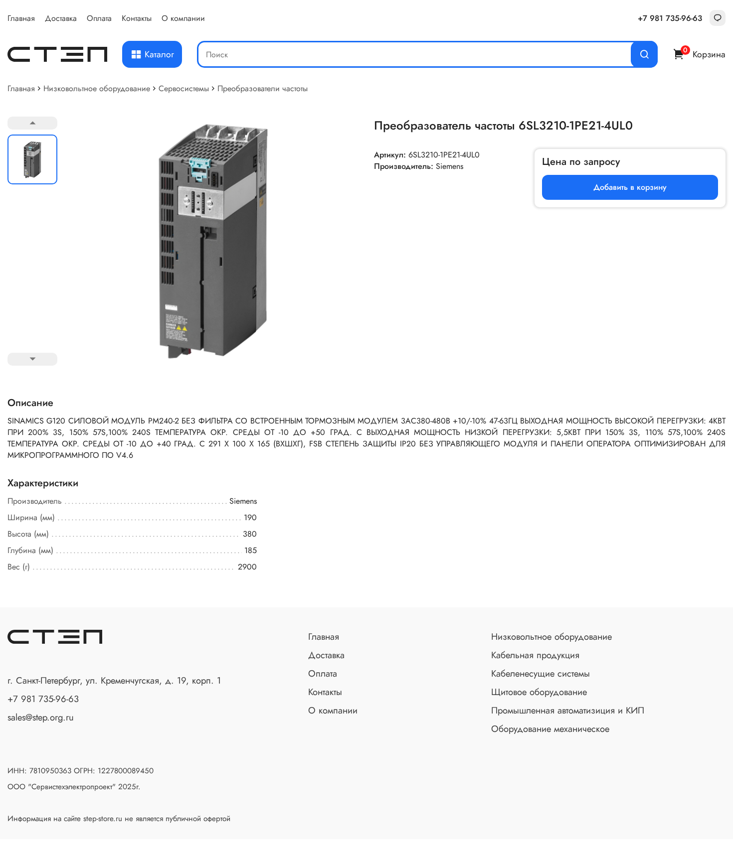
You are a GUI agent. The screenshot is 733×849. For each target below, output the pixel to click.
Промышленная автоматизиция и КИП (567, 710)
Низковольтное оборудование (96, 88)
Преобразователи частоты (262, 88)
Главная (21, 18)
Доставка (61, 18)
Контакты (137, 18)
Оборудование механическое (550, 728)
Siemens (449, 166)
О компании (183, 18)
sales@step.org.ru (40, 717)
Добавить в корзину (630, 187)
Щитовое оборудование (539, 692)
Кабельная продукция (535, 655)
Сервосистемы (184, 88)
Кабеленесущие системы (540, 673)
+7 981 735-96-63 (670, 18)
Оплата (99, 18)
